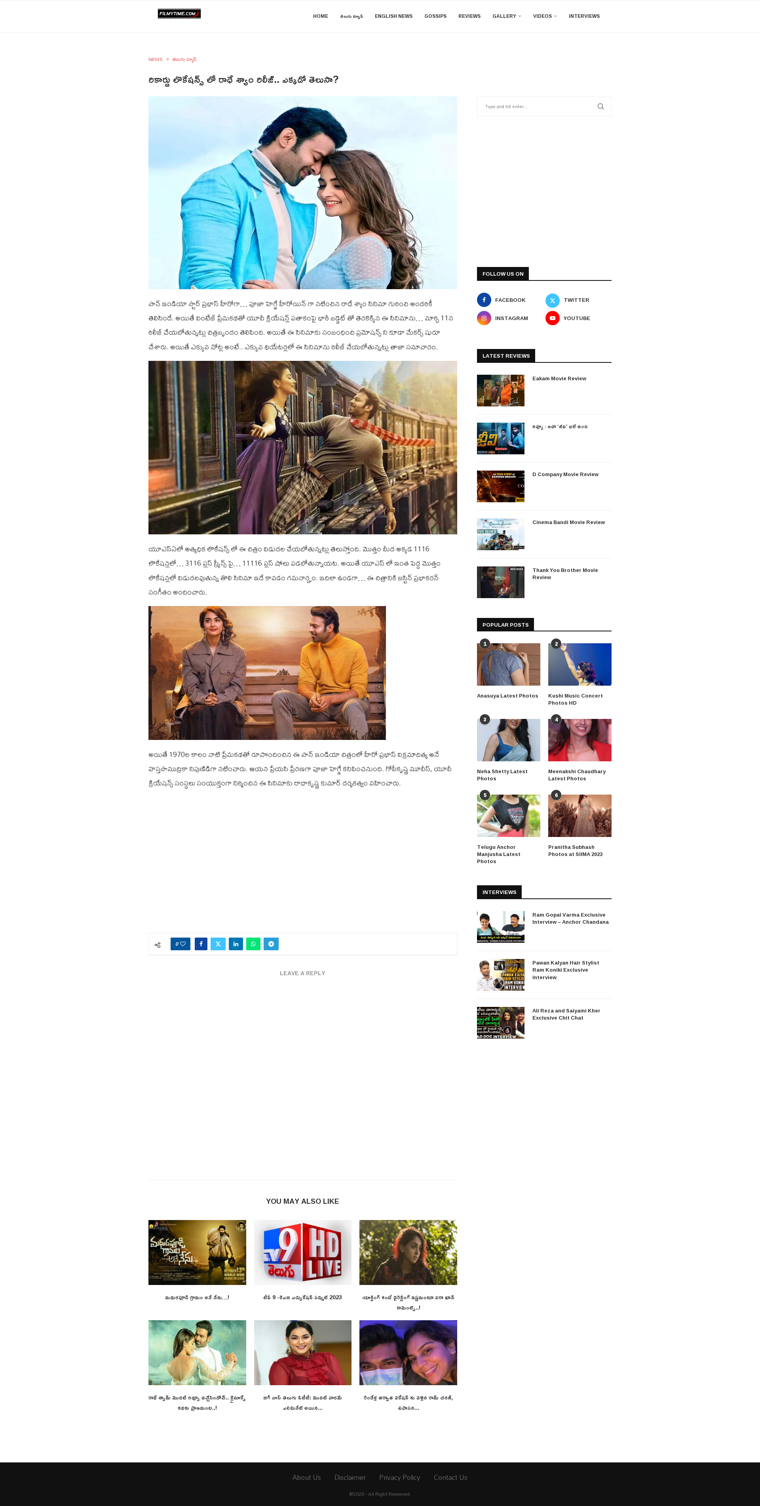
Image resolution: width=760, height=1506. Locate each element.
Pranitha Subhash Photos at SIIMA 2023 (575, 850)
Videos (542, 16)
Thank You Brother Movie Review (565, 573)
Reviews (469, 16)
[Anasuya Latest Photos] (508, 664)
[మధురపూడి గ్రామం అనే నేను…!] (197, 1252)
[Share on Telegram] (271, 944)
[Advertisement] (302, 865)
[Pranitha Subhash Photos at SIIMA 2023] (580, 816)
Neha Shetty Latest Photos (502, 775)
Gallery (504, 16)
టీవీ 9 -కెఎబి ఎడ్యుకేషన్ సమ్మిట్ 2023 (302, 1297)
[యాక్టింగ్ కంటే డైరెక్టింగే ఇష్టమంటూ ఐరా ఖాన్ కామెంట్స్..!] (408, 1252)
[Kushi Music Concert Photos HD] (580, 664)
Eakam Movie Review (559, 378)
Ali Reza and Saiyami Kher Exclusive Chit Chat (566, 1014)
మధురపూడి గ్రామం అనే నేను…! (197, 1297)
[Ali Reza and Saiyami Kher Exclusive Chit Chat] (500, 1023)
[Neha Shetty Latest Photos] (508, 740)
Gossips (435, 16)
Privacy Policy (399, 1477)
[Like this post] (183, 944)
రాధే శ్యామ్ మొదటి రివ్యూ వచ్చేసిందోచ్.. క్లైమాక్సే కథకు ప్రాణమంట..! (197, 1402)
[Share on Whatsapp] (253, 944)
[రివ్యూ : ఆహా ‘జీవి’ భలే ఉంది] (500, 438)
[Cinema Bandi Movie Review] (500, 534)
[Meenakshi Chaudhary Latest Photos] (580, 740)
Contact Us (450, 1477)
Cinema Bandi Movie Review (568, 522)
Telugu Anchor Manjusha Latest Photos (499, 854)
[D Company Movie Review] (500, 486)
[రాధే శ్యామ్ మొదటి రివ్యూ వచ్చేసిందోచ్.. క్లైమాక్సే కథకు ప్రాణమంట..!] (197, 1352)
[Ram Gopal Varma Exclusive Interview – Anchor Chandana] (500, 927)
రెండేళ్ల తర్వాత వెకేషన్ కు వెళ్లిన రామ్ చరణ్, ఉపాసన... (408, 1402)
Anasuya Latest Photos (507, 695)
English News (393, 16)
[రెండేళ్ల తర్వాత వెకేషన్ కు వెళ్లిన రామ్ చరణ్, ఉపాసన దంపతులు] (408, 1352)
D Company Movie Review (565, 474)
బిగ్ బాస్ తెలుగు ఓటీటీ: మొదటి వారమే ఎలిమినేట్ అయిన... (302, 1402)
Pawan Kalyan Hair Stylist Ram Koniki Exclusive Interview (565, 970)
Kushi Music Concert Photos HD (575, 699)
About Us (307, 1477)
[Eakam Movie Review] (500, 390)
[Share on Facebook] (201, 944)
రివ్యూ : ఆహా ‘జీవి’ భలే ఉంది (560, 426)
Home (320, 16)
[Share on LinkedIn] (236, 944)
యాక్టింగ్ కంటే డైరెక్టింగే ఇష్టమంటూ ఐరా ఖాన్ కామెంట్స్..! (408, 1302)
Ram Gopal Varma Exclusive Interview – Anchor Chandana (570, 918)
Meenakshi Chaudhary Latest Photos (577, 775)
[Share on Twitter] (218, 944)
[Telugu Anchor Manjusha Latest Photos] (508, 816)
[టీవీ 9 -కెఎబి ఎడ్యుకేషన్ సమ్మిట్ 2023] (303, 1252)
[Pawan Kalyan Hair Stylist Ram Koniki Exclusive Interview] (500, 975)
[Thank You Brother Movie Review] (500, 582)
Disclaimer (350, 1477)
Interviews (584, 16)
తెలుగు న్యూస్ (351, 16)
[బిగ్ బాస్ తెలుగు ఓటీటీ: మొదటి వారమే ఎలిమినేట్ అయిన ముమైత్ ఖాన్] (303, 1352)
